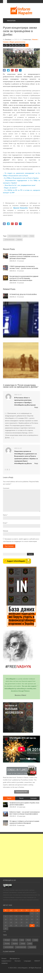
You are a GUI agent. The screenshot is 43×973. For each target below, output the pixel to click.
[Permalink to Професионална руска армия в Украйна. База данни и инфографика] (5, 804)
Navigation (11, 20)
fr (7, 45)
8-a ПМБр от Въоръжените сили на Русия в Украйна (21, 178)
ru (4, 45)
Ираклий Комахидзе (20, 208)
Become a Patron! (20, 695)
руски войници (9, 947)
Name (5, 515)
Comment (6, 488)
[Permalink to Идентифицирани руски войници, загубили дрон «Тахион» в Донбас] (20, 360)
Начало (4, 958)
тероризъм (32, 947)
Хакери (23, 943)
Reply (36, 407)
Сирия (36, 940)
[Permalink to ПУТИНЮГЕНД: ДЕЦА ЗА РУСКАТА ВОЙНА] (5, 296)
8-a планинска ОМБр (15, 236)
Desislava (8, 39)
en (23, 45)
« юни (4, 931)
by (17, 45)
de (11, 45)
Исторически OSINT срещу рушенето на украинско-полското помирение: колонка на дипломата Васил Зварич (24, 256)
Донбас (15, 940)
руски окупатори (9, 239)
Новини (35, 39)
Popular (9, 798)
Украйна (19, 239)
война (25, 236)
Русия (32, 236)
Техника (7, 943)
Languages (27, 961)
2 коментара (27, 39)
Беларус (7, 940)
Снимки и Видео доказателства (14, 42)
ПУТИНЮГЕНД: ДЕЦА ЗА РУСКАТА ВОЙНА (23, 294)
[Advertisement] (21, 855)
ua (20, 45)
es (14, 45)
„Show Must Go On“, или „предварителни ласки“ (20, 185)
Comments (33, 798)
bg (27, 45)
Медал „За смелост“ (10, 188)
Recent (21, 798)
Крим (22, 940)
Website (5, 531)
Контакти (17, 961)
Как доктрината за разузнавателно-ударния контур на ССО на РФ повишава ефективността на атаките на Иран (24, 278)
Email (4, 523)
